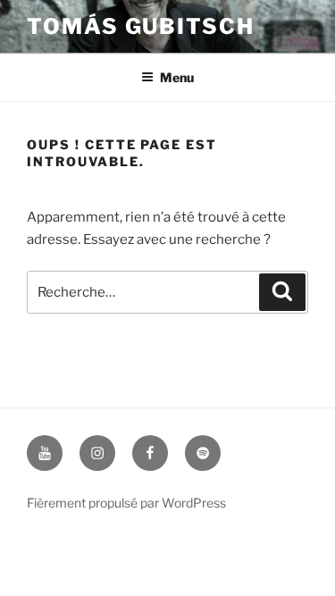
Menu (177, 77)
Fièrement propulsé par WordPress (126, 502)
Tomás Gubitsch (141, 26)
